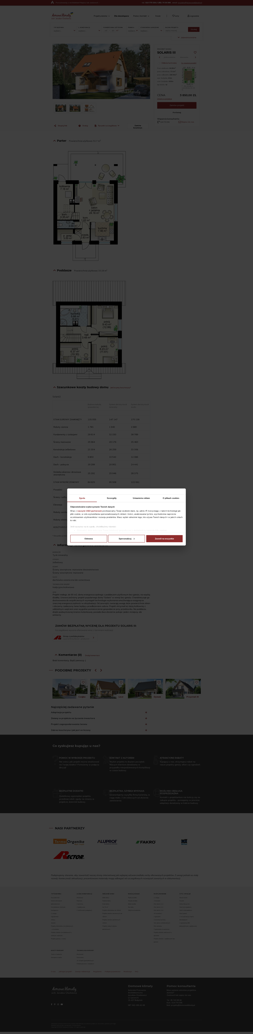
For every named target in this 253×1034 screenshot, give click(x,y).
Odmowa (88, 538)
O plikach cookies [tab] (171, 498)
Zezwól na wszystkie (164, 538)
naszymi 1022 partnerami (89, 511)
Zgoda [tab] (82, 498)
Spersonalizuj (125, 538)
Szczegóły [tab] (111, 498)
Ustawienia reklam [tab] (141, 498)
